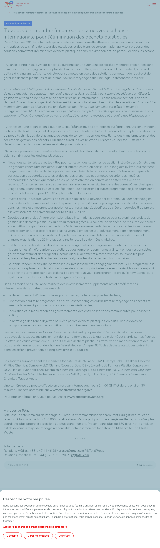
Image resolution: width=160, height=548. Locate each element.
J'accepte (12, 535)
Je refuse (64, 535)
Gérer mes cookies (38, 535)
